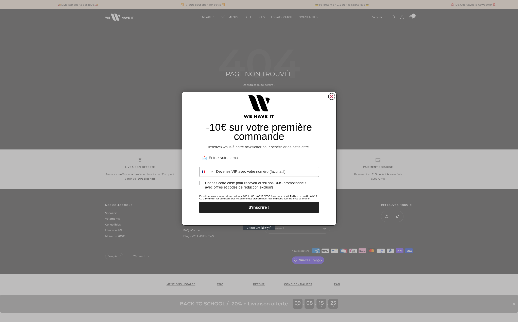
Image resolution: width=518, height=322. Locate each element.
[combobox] (207, 172)
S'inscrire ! (259, 207)
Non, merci (259, 218)
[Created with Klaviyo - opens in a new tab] (259, 228)
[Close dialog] (331, 96)
